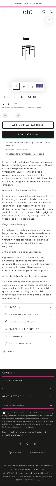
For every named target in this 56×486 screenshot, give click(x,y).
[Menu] (4, 11)
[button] (44, 11)
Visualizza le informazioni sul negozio (24, 153)
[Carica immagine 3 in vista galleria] (31, 86)
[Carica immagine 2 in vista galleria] (24, 86)
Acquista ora (28, 134)
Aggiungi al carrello (28, 125)
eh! (12, 473)
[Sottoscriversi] (52, 405)
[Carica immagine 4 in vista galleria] (39, 86)
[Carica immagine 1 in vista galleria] (16, 86)
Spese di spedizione (18, 108)
